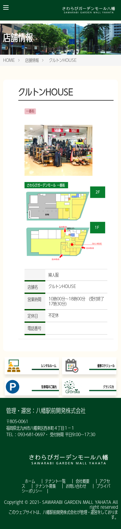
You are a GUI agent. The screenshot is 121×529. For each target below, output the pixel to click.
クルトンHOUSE (63, 60)
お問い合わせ (77, 486)
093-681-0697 (31, 434)
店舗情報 (32, 60)
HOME (9, 60)
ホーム (31, 481)
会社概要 (83, 481)
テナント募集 (46, 486)
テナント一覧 (56, 481)
